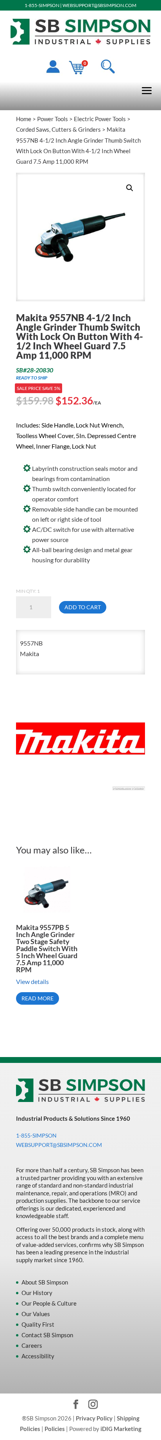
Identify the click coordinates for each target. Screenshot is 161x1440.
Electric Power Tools (100, 118)
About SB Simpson (44, 1282)
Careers (31, 1345)
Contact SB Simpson (47, 1334)
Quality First (37, 1324)
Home (23, 118)
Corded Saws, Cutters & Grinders (58, 129)
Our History (36, 1292)
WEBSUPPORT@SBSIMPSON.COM (99, 5)
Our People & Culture (49, 1303)
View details (32, 981)
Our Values (35, 1313)
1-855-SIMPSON (42, 5)
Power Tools (52, 118)
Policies (55, 1428)
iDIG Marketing (120, 1428)
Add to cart (82, 607)
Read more (37, 998)
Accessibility (37, 1356)
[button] (130, 188)
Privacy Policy (94, 1418)
